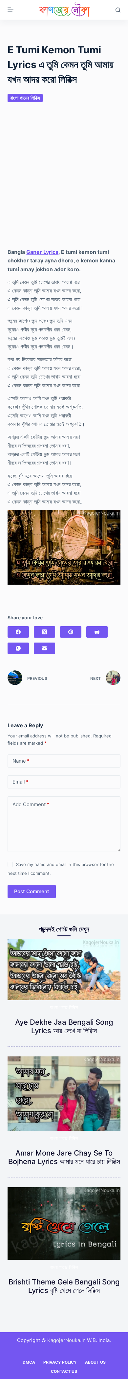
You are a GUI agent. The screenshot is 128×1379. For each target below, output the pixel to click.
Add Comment (30, 804)
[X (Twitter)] (44, 632)
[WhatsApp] (18, 648)
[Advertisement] (64, 179)
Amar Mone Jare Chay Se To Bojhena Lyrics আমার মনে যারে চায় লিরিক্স (64, 1157)
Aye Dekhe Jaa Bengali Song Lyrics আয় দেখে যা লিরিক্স (64, 1026)
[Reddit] (97, 632)
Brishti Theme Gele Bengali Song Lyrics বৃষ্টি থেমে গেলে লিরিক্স (64, 1286)
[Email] (44, 648)
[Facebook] (18, 632)
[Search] (118, 10)
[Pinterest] (70, 632)
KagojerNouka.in (66, 1340)
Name (21, 761)
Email (20, 782)
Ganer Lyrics (42, 252)
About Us (95, 1362)
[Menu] (10, 10)
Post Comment (31, 891)
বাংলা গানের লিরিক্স (25, 98)
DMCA (29, 1362)
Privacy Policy (60, 1362)
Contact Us (64, 1371)
